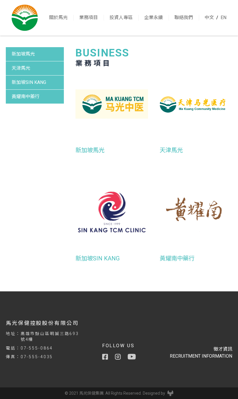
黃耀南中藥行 (25, 96)
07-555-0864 (37, 348)
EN (223, 17)
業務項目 (88, 17)
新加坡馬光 (23, 54)
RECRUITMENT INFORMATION (201, 356)
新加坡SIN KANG (29, 82)
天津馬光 (21, 68)
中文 (209, 17)
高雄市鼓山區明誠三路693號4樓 (50, 336)
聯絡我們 (183, 17)
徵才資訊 (223, 349)
